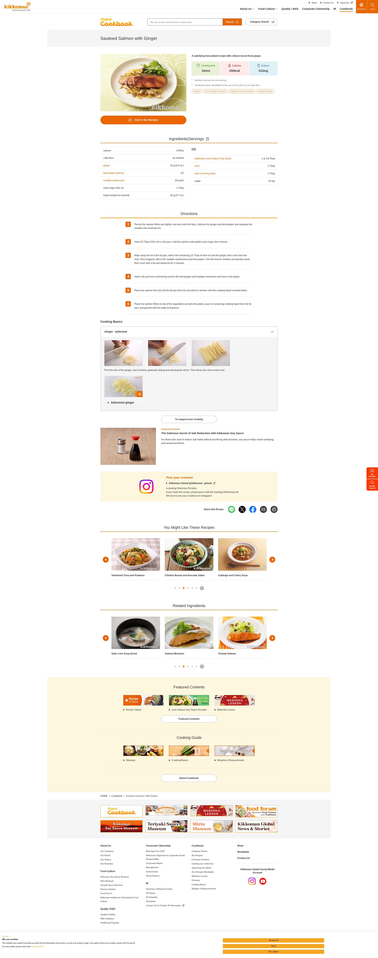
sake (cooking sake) (205, 173)
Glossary (130, 760)
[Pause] (202, 588)
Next (272, 560)
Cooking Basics (180, 760)
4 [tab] (188, 588)
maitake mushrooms (113, 180)
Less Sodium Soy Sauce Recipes (189, 709)
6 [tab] (196, 588)
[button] (6, 936)
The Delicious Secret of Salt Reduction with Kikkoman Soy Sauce (202, 433)
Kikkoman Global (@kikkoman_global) (190, 483)
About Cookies (37, 947)
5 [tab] (192, 588)
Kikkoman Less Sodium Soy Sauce (213, 158)
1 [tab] (175, 588)
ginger (106, 165)
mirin (197, 166)
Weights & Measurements (230, 760)
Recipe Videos (133, 709)
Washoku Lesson (226, 709)
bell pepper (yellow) (113, 173)
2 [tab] (179, 588)
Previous (106, 560)
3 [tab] (183, 588)
